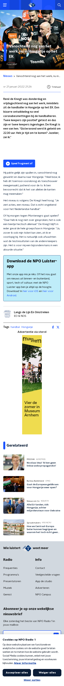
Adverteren (42, 588)
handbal (15, 327)
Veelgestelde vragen (47, 574)
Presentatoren (12, 581)
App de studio (43, 581)
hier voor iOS (30, 291)
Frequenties (10, 568)
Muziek (7, 588)
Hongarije (27, 327)
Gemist (7, 594)
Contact (40, 568)
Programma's (11, 574)
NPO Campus (43, 594)
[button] (5, 5)
